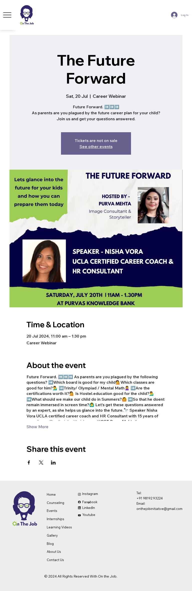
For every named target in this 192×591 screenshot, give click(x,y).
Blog (50, 544)
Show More (37, 426)
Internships (55, 519)
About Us (54, 552)
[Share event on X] (41, 463)
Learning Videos (59, 527)
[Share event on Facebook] (28, 463)
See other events (96, 146)
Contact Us (55, 560)
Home (51, 494)
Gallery (52, 535)
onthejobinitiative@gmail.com (159, 509)
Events (52, 511)
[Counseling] (89, 503)
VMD (11, 575)
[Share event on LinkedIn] (53, 463)
